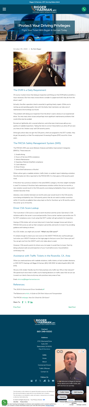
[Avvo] (44, 381)
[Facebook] (36, 381)
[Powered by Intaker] (74, 403)
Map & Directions (44, 349)
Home (44, 358)
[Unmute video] (58, 351)
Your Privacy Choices (36, 400)
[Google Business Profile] (32, 381)
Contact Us (44, 372)
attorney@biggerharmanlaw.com (29, 279)
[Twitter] (40, 381)
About (44, 362)
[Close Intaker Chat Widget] (83, 351)
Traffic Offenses (44, 368)
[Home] (43, 9)
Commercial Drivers (44, 365)
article (27, 294)
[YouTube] (53, 381)
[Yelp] (49, 381)
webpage (25, 298)
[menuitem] (15, 402)
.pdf (43, 289)
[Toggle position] (79, 351)
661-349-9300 (44, 331)
